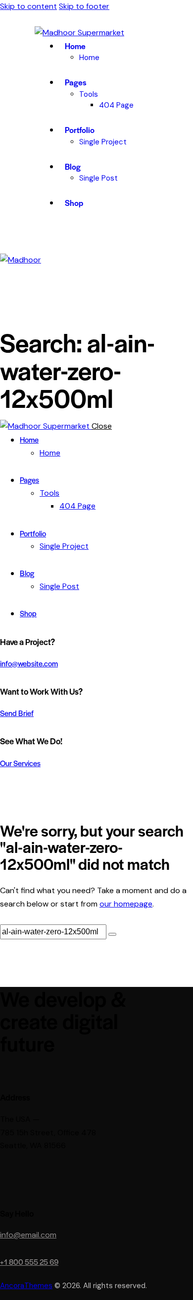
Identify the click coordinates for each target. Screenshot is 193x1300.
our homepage (125, 904)
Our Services (20, 763)
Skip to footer (84, 6)
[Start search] (112, 934)
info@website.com (29, 663)
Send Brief (17, 713)
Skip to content (28, 6)
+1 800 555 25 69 (29, 1261)
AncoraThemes (26, 1286)
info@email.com (28, 1235)
